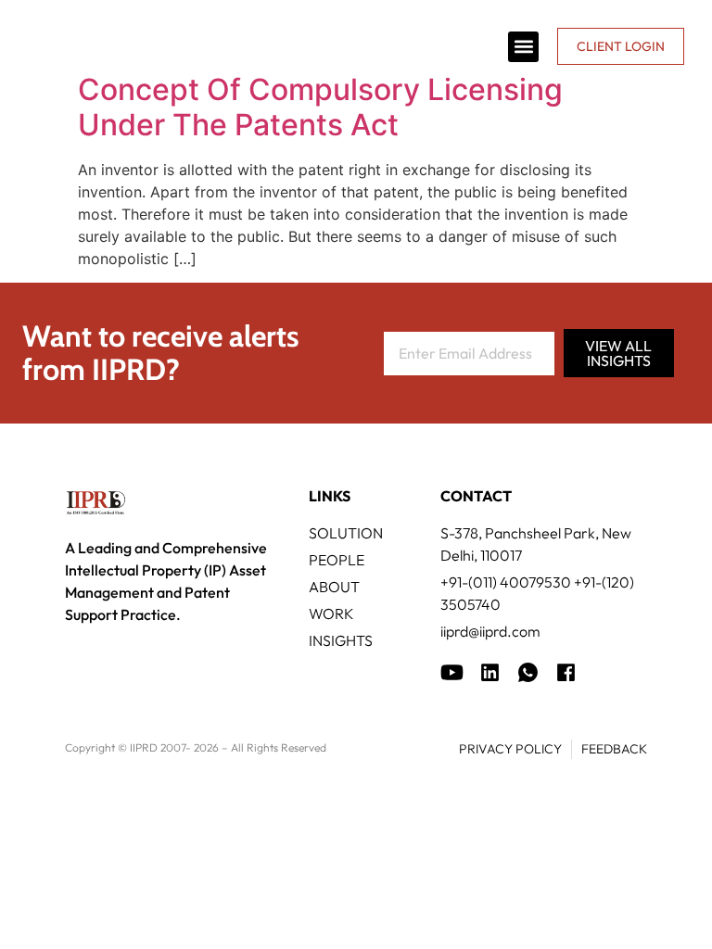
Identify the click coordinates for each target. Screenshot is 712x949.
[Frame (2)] (566, 672)
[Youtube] (452, 672)
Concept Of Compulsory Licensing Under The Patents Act (320, 107)
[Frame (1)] (490, 672)
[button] (523, 47)
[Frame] (528, 672)
